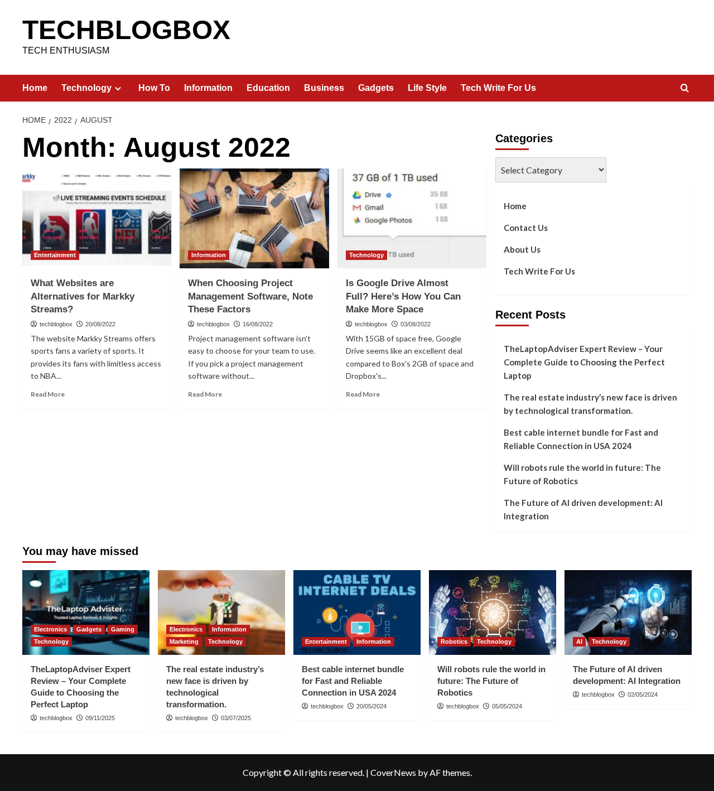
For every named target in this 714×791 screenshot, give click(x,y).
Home (34, 88)
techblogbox (56, 324)
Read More (48, 394)
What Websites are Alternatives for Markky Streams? (82, 296)
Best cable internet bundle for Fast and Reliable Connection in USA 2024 (581, 439)
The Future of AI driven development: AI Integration (583, 509)
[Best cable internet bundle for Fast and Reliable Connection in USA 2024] (357, 612)
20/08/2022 (100, 324)
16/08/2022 (258, 324)
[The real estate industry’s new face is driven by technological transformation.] (221, 612)
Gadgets (376, 88)
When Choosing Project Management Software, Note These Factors (250, 296)
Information (208, 88)
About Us (522, 249)
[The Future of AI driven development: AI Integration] (628, 612)
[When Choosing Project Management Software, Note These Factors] (254, 218)
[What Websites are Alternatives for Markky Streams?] (96, 218)
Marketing (184, 641)
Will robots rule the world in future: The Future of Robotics (582, 474)
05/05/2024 (507, 706)
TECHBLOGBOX (126, 30)
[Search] (685, 88)
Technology (86, 88)
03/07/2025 (236, 718)
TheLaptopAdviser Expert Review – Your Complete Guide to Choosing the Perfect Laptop (584, 362)
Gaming (122, 629)
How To (154, 88)
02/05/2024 (643, 694)
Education (268, 88)
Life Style (427, 88)
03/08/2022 (416, 324)
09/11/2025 (100, 718)
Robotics (454, 641)
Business (324, 88)
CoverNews (393, 772)
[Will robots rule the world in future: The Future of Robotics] (492, 612)
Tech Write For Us (498, 88)
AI (579, 641)
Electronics (50, 629)
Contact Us (526, 228)
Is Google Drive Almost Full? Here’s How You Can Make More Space (403, 296)
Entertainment (55, 255)
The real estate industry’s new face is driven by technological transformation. (590, 404)
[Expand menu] (118, 88)
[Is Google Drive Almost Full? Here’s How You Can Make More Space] (411, 218)
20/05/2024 (371, 706)
